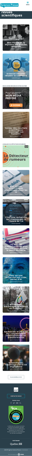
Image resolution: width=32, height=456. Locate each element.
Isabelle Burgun (16, 78)
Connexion (25, 450)
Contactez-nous (16, 396)
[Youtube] (17, 403)
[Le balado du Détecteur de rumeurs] (16, 156)
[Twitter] (14, 403)
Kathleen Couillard (16, 49)
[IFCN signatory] (16, 415)
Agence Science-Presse (16, 136)
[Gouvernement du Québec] (16, 444)
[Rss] (20, 403)
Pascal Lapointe (16, 223)
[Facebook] (11, 403)
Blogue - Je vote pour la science (16, 311)
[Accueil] (11, 5)
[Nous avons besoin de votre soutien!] (16, 98)
